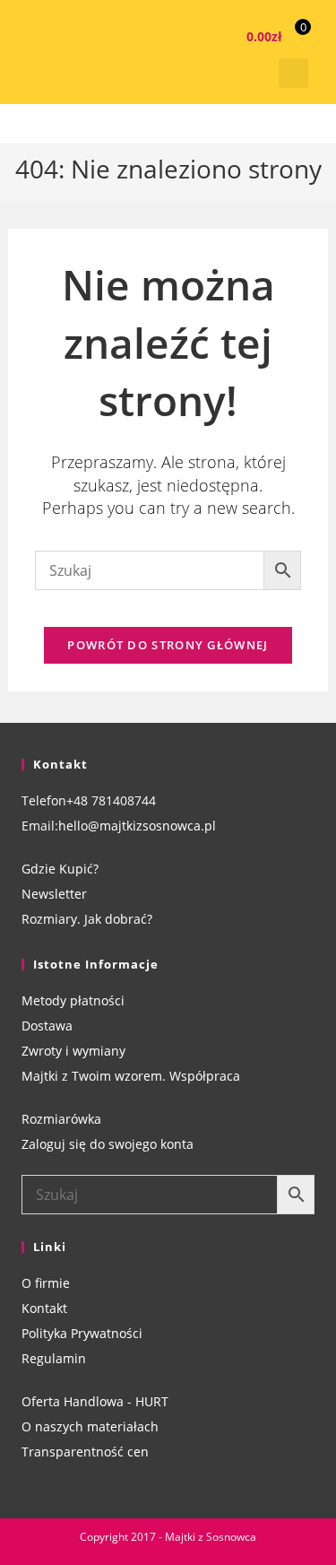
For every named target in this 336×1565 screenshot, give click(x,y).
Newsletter (54, 893)
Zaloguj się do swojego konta (108, 1143)
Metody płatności (73, 1000)
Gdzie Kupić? (60, 868)
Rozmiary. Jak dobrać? (87, 918)
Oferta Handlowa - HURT (95, 1401)
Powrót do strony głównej (167, 645)
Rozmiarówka (61, 1118)
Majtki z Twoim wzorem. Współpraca (131, 1075)
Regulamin (54, 1358)
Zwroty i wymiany (73, 1050)
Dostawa (47, 1025)
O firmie (46, 1282)
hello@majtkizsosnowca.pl (137, 825)
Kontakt (44, 1308)
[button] (293, 73)
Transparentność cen (85, 1451)
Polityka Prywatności (82, 1333)
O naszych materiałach (90, 1426)
